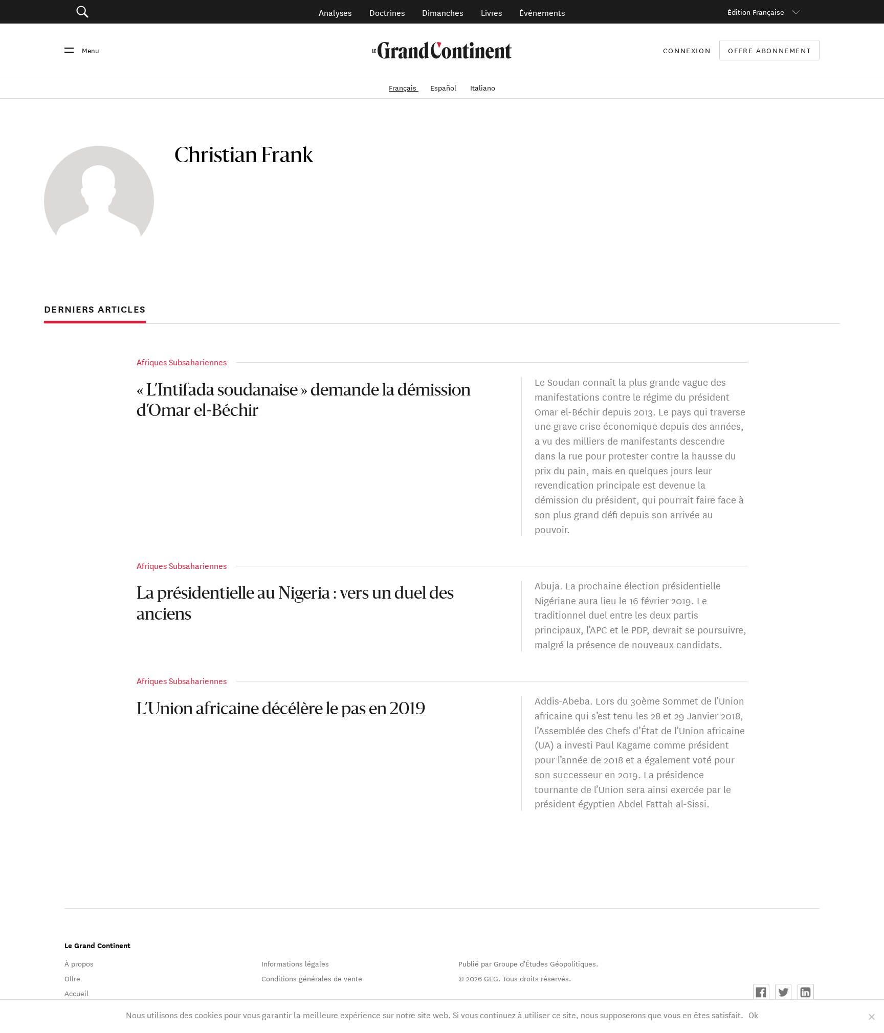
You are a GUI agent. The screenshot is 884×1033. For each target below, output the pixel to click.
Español (444, 87)
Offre (72, 978)
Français (403, 87)
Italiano (482, 87)
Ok (753, 1014)
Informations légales (295, 963)
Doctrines (387, 12)
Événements (542, 12)
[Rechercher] (140, 12)
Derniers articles (94, 309)
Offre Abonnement (769, 50)
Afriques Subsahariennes (182, 361)
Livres (491, 12)
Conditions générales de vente (311, 978)
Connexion (687, 50)
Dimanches (442, 12)
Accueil (76, 993)
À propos (79, 963)
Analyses (335, 12)
